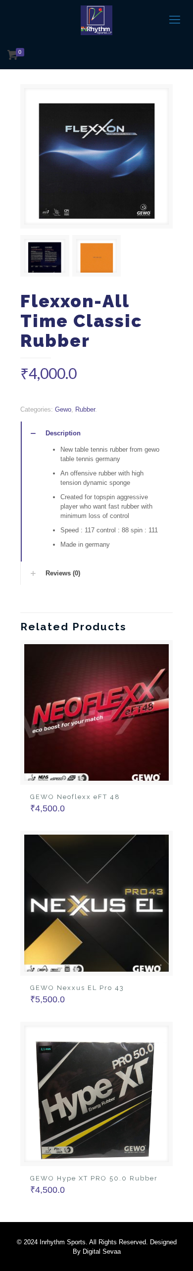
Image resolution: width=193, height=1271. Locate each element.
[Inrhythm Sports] (96, 20)
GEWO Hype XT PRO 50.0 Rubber (94, 1178)
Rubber (85, 409)
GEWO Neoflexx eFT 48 (75, 796)
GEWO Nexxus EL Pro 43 (77, 987)
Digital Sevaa (102, 1251)
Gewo (63, 409)
